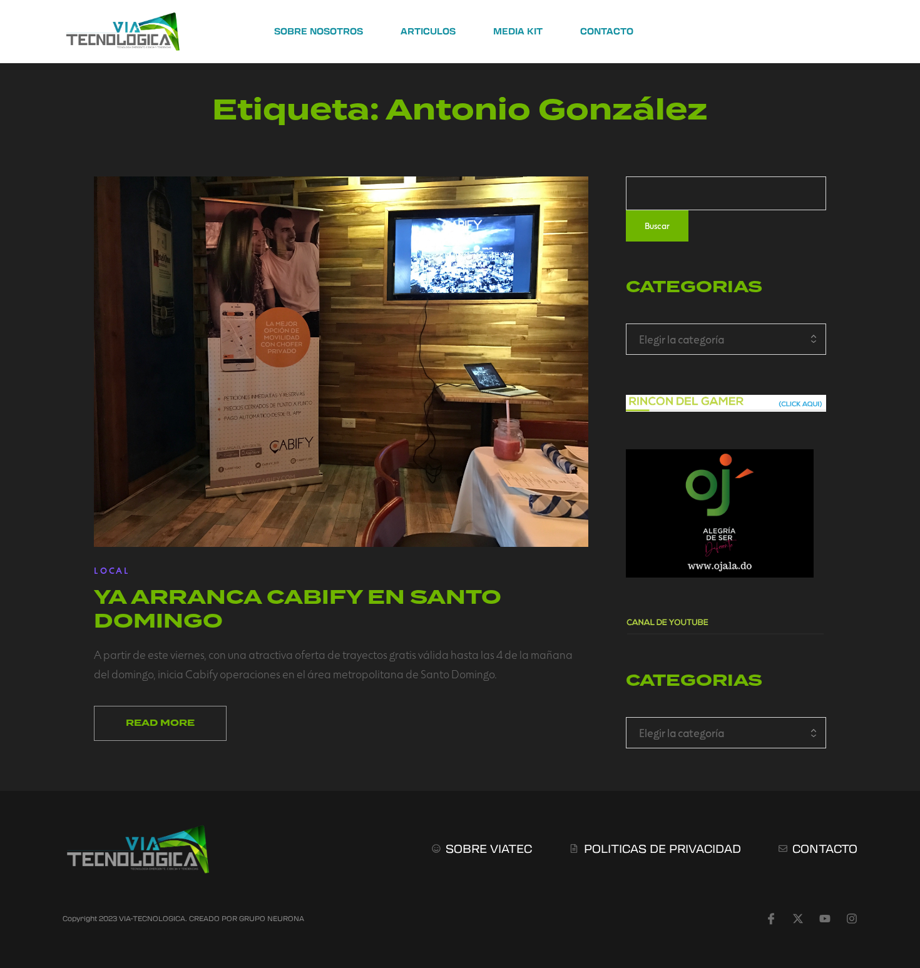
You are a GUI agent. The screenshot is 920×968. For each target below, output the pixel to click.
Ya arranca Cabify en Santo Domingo (297, 609)
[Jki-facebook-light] (771, 918)
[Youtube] (825, 918)
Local (112, 570)
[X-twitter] (798, 918)
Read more (160, 723)
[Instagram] (851, 918)
